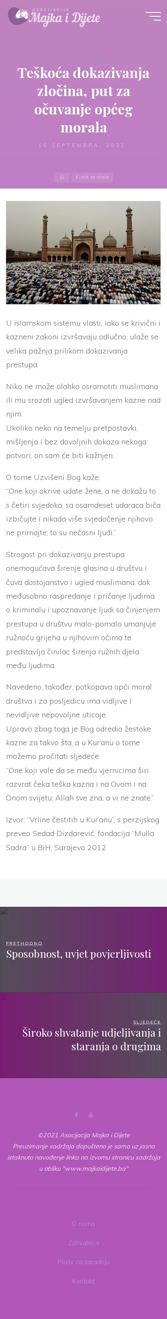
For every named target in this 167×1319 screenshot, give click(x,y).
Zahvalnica (83, 1243)
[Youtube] (90, 1115)
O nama (83, 1224)
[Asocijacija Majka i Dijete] (54, 16)
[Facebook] (76, 1115)
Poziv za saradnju (84, 1262)
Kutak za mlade (82, 56)
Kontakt (83, 1281)
